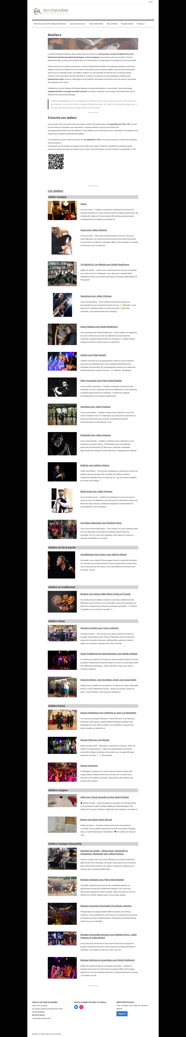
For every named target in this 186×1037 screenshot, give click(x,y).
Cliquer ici (122, 1014)
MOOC (151, 2)
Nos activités (112, 24)
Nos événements (96, 24)
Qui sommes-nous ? (78, 24)
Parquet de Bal (127, 24)
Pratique (140, 24)
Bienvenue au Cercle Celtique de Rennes (50, 24)
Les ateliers (55, 191)
